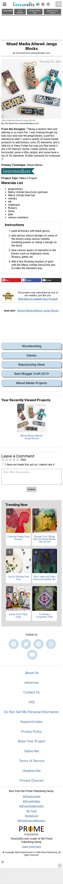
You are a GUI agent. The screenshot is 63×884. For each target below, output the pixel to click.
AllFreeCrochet (31, 796)
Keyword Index (31, 722)
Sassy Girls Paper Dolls (18, 615)
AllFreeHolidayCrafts (31, 806)
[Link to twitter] (26, 644)
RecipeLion (31, 815)
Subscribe (31, 751)
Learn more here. (31, 846)
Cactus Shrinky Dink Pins (18, 578)
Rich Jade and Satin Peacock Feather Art (44, 578)
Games (31, 355)
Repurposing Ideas (31, 364)
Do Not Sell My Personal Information (31, 712)
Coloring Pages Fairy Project (18, 538)
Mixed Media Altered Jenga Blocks (38, 310)
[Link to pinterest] (38, 644)
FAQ (32, 702)
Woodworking (31, 346)
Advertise (31, 683)
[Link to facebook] (14, 644)
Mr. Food (31, 811)
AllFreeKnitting (31, 801)
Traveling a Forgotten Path (44, 615)
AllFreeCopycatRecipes (31, 820)
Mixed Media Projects (31, 383)
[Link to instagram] (51, 644)
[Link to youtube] (32, 655)
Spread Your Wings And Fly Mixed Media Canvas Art (44, 539)
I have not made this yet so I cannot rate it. (30, 464)
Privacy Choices (32, 780)
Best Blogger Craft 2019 (31, 374)
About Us (31, 673)
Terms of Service (31, 761)
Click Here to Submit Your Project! (38, 299)
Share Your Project (31, 741)
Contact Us (31, 692)
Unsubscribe (32, 771)
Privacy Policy (31, 732)
